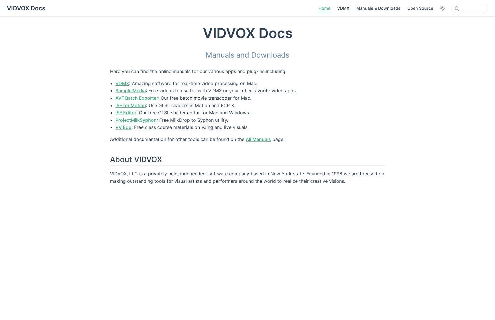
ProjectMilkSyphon (136, 120)
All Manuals (258, 139)
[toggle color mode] (442, 8)
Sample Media (130, 90)
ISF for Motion (130, 105)
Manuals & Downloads (378, 8)
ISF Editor (125, 112)
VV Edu (123, 127)
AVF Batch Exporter (136, 98)
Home (324, 8)
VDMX (343, 8)
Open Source (420, 8)
